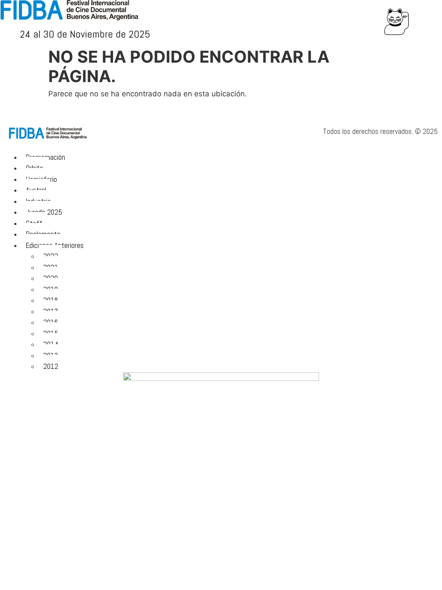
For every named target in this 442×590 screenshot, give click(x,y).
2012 (50, 366)
